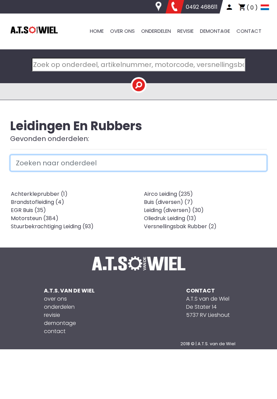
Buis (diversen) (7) (168, 202)
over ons (55, 299)
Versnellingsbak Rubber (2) (180, 226)
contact (55, 331)
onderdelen (59, 307)
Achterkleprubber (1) (39, 194)
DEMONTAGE (215, 30)
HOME (97, 30)
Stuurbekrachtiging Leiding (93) (52, 226)
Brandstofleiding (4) (37, 202)
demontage (60, 323)
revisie (52, 315)
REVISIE (185, 30)
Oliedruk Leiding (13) (170, 218)
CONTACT (248, 30)
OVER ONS (122, 30)
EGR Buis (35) (28, 210)
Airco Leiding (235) (168, 194)
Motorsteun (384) (34, 218)
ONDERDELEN (156, 30)
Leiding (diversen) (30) (174, 210)
